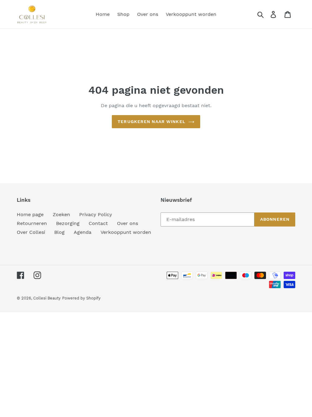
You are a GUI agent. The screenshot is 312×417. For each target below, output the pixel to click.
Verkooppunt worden (126, 232)
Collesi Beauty (47, 298)
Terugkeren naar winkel (151, 121)
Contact (98, 223)
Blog (59, 232)
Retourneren (32, 223)
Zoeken (61, 214)
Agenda (82, 232)
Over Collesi (31, 232)
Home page (30, 214)
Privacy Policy (95, 214)
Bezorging (68, 223)
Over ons (127, 223)
